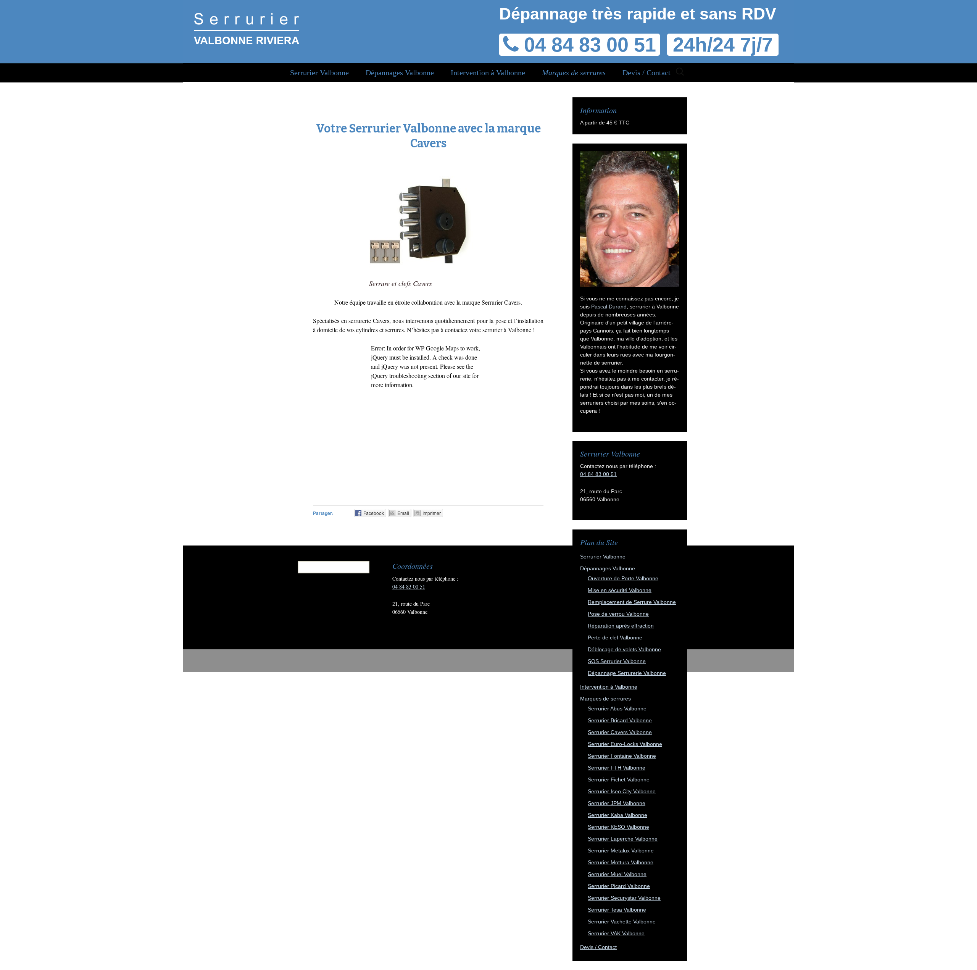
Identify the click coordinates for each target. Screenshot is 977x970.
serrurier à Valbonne (507, 330)
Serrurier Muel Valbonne (617, 874)
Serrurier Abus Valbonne (617, 708)
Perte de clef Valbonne (615, 637)
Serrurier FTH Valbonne (616, 768)
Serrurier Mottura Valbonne (620, 862)
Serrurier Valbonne (319, 72)
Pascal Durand (609, 306)
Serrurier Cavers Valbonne (620, 732)
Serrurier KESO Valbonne (618, 827)
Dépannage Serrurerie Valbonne (627, 673)
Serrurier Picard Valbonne (619, 886)
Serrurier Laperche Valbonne (623, 839)
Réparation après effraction (621, 626)
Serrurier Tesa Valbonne (617, 910)
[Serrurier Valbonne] (246, 30)
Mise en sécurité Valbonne (619, 590)
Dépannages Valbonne (400, 72)
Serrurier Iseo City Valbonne (622, 791)
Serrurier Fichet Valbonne (619, 779)
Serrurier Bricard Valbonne (620, 720)
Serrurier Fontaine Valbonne (622, 756)
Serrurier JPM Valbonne (616, 803)
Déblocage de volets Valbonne (624, 649)
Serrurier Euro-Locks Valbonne (625, 744)
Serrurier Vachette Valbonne (622, 921)
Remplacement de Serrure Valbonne (632, 602)
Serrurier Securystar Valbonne (624, 898)
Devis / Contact (646, 72)
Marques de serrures (574, 72)
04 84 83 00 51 (598, 474)
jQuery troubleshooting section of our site (421, 375)
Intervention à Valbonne (488, 72)
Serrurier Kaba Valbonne (617, 815)
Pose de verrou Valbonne (618, 614)
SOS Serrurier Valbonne (617, 661)
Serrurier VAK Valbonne (616, 933)
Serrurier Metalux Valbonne (621, 850)
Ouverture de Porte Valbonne (623, 578)
